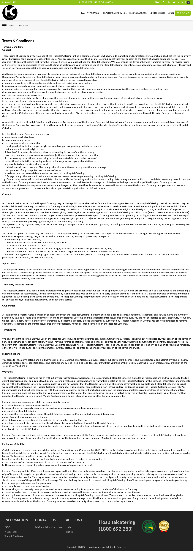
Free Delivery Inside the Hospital (96, 2)
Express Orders (157, 13)
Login (171, 13)
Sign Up (184, 13)
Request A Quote (138, 13)
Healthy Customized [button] (114, 13)
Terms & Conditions (14, 536)
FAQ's (157, 2)
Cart (184, 2)
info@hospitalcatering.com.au (48, 527)
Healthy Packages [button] (89, 13)
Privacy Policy (11, 532)
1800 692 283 (10, 2)
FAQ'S (7, 527)
